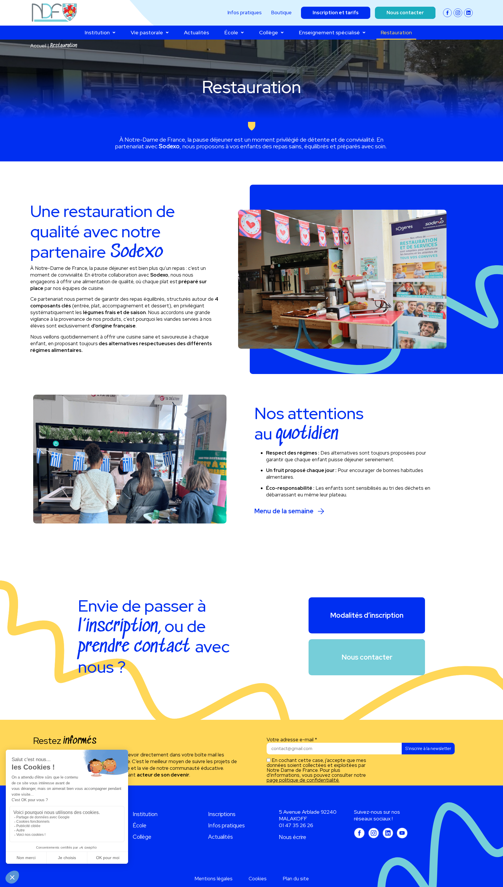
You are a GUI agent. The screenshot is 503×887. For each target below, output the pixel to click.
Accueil (38, 45)
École (231, 32)
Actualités (196, 32)
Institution (97, 32)
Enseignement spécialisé (329, 32)
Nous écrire (292, 837)
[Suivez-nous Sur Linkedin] (468, 12)
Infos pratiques (226, 825)
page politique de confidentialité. (303, 780)
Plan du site (296, 878)
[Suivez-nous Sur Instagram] (458, 12)
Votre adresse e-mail (292, 739)
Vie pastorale (147, 32)
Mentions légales (213, 878)
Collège (268, 32)
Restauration (396, 32)
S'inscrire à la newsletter (428, 748)
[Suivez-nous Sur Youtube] (402, 833)
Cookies (258, 878)
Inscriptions (221, 814)
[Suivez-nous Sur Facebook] (447, 12)
